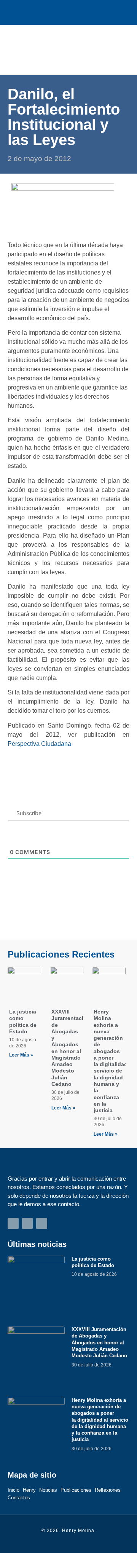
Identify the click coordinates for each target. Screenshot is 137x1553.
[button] (118, 49)
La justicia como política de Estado (23, 1021)
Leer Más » (21, 1055)
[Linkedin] (85, 12)
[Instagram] (51, 12)
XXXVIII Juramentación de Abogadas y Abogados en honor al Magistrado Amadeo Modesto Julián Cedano (70, 1048)
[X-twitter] (68, 12)
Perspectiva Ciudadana (39, 744)
